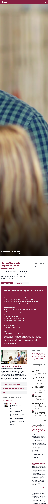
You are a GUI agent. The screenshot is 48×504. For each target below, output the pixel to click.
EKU (2, 258)
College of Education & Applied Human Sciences (13, 258)
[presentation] (6, 405)
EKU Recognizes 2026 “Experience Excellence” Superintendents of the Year (38, 431)
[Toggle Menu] (45, 2)
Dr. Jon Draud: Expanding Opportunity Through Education (38, 489)
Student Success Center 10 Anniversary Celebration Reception (40, 412)
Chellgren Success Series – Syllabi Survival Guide (39, 379)
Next (44, 420)
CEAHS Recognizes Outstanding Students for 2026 (38, 463)
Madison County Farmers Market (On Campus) (40, 403)
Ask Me (37, 370)
